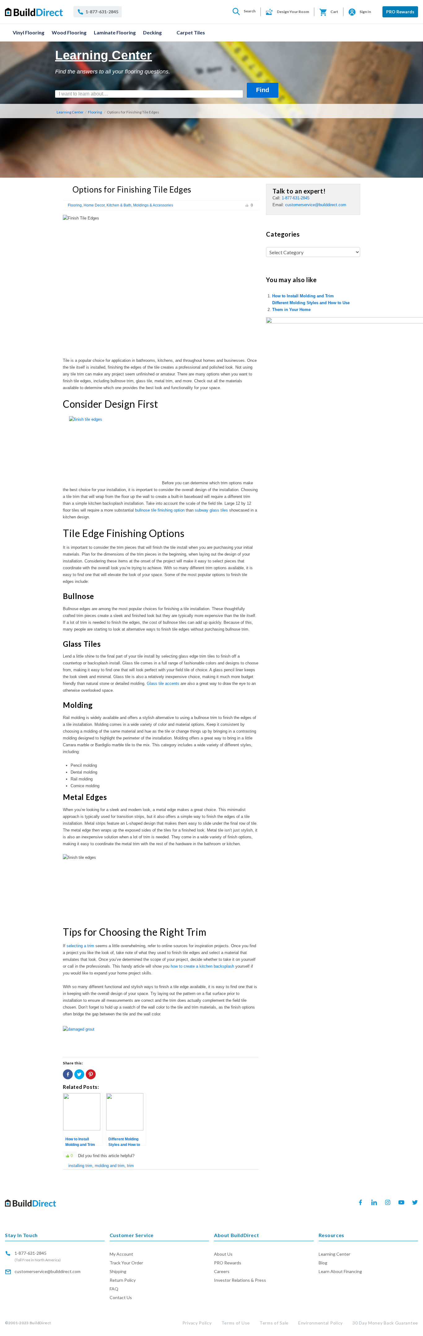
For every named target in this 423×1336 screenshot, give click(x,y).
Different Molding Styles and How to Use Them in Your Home (311, 306)
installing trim (80, 1165)
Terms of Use (235, 1322)
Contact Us (121, 1297)
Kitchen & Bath (119, 205)
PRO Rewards (400, 11)
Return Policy (123, 1280)
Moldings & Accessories (153, 205)
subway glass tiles (211, 510)
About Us (223, 1254)
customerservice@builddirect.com (315, 204)
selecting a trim (80, 945)
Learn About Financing (340, 1271)
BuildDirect (40, 1322)
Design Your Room (293, 11)
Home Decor (94, 205)
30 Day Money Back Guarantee (385, 1322)
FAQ (114, 1288)
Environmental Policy (320, 1322)
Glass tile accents (163, 683)
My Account (121, 1254)
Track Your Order (126, 1262)
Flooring (95, 112)
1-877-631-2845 (295, 198)
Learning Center (70, 112)
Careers (221, 1271)
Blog (323, 1262)
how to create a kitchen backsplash (202, 966)
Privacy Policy (197, 1322)
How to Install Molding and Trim (303, 296)
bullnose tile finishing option (160, 510)
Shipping (118, 1271)
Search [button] (249, 11)
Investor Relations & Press (240, 1280)
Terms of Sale (274, 1322)
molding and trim (109, 1165)
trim (130, 1165)
